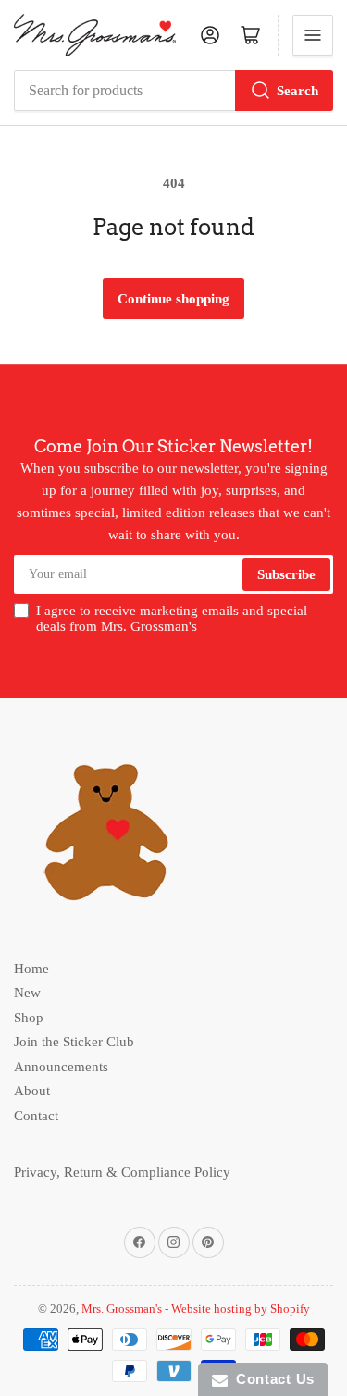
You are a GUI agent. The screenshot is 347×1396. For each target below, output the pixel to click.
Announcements (61, 1066)
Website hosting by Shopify (240, 1309)
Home (31, 968)
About (32, 1090)
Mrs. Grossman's (121, 1309)
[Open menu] (312, 35)
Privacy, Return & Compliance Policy (122, 1172)
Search (297, 90)
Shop (28, 1017)
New (27, 992)
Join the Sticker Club (74, 1041)
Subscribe (286, 574)
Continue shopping (173, 298)
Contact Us (271, 1379)
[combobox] (173, 90)
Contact (36, 1115)
